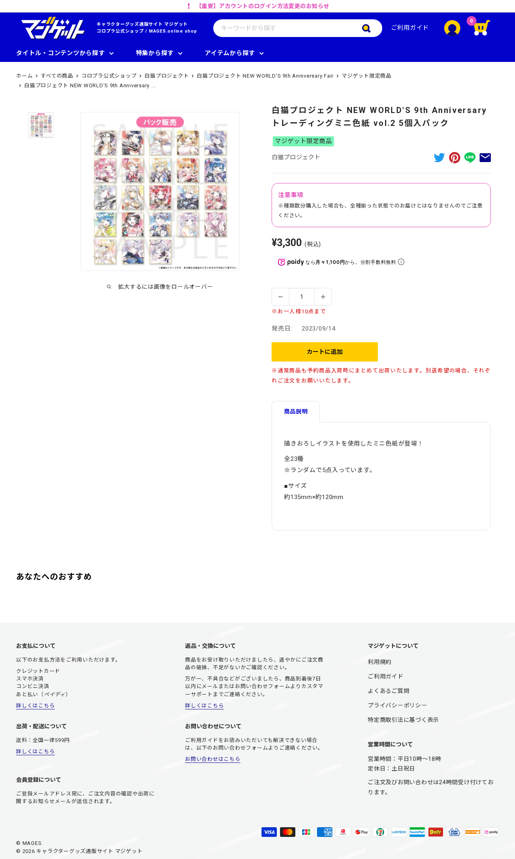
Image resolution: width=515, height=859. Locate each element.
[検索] (372, 28)
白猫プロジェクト (166, 76)
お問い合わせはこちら (213, 759)
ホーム (24, 76)
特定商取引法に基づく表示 (403, 720)
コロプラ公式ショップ (120, 31)
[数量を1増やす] (323, 296)
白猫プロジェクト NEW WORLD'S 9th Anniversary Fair (265, 76)
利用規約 (379, 662)
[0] (487, 28)
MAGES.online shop (173, 31)
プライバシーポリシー (397, 705)
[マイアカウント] (452, 28)
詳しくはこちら (35, 706)
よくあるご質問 (388, 691)
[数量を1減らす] (280, 296)
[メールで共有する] (485, 157)
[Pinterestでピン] (454, 157)
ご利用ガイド (410, 27)
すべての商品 (57, 76)
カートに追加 (325, 352)
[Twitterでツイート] (439, 157)
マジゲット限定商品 (366, 76)
